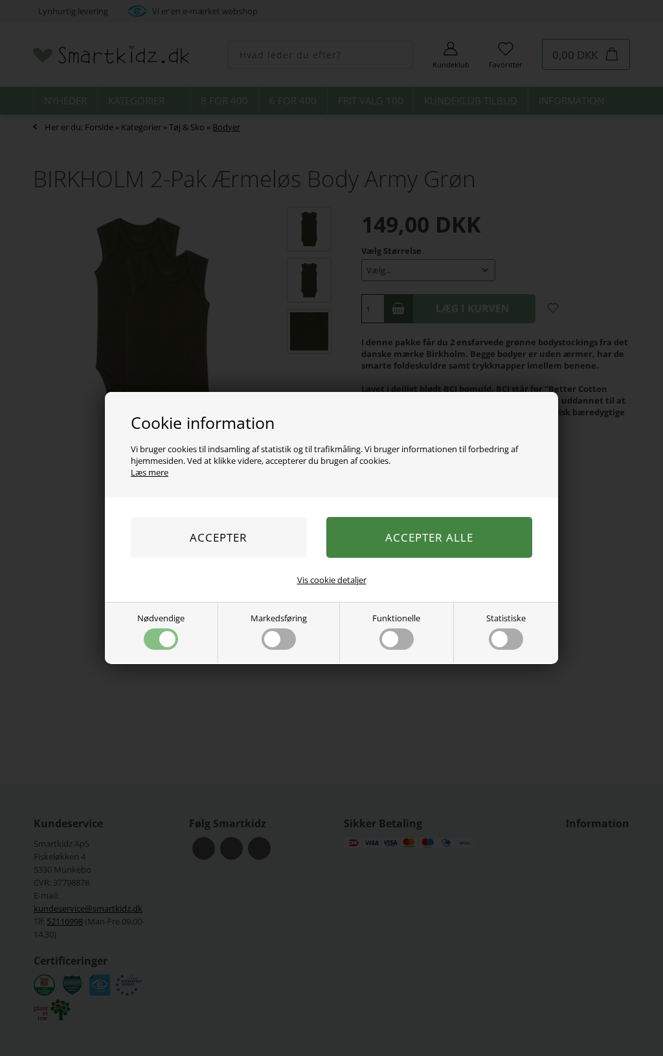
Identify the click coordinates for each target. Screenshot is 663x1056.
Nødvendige (161, 618)
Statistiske (506, 618)
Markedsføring (279, 618)
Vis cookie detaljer (331, 580)
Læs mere (149, 472)
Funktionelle (396, 618)
